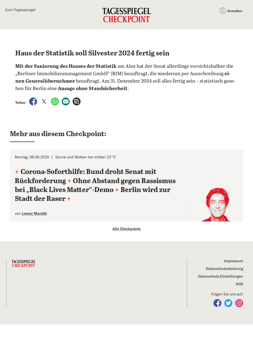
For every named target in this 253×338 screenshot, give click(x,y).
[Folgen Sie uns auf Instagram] (239, 303)
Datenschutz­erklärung (224, 269)
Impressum (233, 261)
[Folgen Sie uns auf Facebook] (217, 303)
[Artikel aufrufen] (77, 101)
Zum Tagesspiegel (20, 10)
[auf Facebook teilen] (33, 101)
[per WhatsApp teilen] (55, 101)
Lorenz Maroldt (34, 214)
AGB (239, 284)
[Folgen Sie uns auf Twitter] (228, 303)
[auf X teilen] (44, 101)
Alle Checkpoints (126, 229)
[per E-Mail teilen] (66, 101)
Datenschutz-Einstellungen (220, 276)
